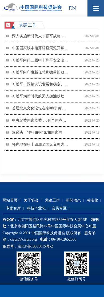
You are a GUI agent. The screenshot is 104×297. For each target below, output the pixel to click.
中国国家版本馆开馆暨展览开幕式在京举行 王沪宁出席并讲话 (41, 48)
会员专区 (59, 208)
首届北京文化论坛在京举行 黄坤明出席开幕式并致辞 (41, 108)
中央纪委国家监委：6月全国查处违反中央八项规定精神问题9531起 (41, 120)
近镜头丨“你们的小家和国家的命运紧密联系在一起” (41, 132)
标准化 (92, 200)
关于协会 (31, 200)
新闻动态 (73, 200)
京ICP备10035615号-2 (35, 246)
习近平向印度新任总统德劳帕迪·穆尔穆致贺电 (41, 72)
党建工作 (52, 200)
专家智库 (13, 208)
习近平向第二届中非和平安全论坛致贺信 (41, 60)
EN (72, 8)
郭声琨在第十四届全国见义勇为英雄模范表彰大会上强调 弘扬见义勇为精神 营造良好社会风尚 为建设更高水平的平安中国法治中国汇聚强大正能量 (41, 144)
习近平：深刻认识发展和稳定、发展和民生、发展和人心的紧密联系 (41, 84)
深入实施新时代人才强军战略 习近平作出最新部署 (41, 36)
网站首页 (10, 200)
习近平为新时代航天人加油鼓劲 (38, 96)
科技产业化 (36, 208)
